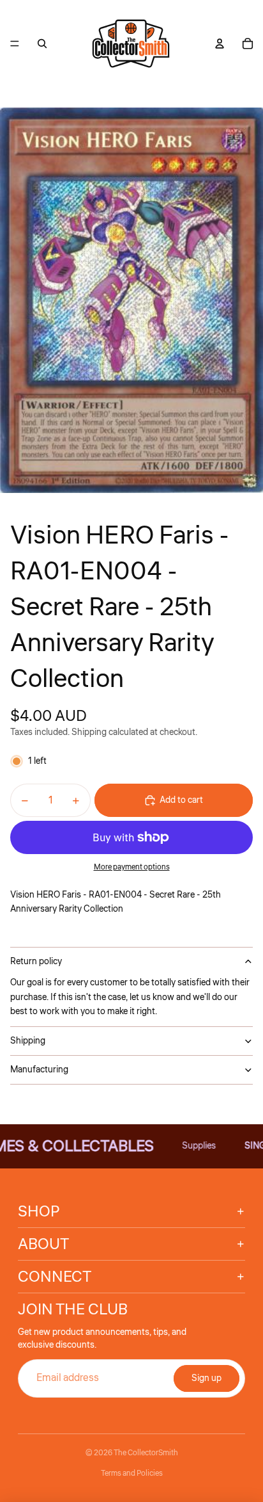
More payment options (132, 867)
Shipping (27, 1041)
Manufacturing (39, 1069)
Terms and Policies (132, 1473)
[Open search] (42, 43)
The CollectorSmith (146, 1453)
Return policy (36, 961)
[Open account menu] (220, 43)
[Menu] (14, 43)
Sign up (207, 1378)
